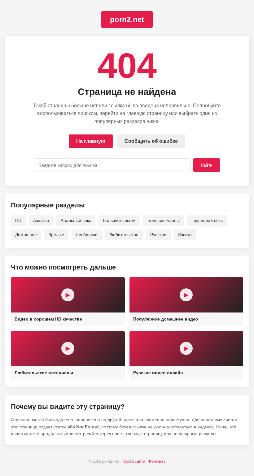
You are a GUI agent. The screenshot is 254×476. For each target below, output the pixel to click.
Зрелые (56, 234)
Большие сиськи (119, 220)
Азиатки (41, 220)
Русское (158, 234)
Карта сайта (134, 461)
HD (18, 220)
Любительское (123, 234)
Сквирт (185, 234)
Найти (206, 165)
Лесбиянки (87, 234)
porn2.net (127, 19)
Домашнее (26, 234)
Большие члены (163, 220)
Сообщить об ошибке (151, 141)
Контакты (157, 461)
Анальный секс (76, 220)
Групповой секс (207, 220)
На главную (90, 141)
